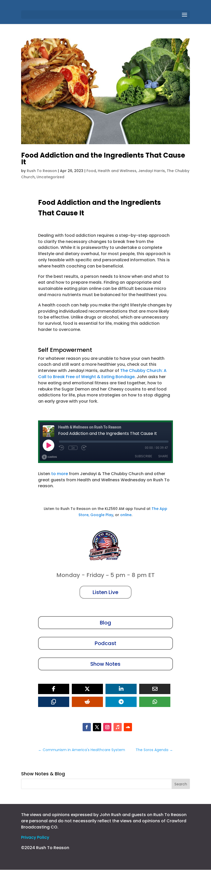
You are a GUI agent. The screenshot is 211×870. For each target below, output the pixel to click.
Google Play (101, 514)
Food (91, 170)
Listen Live (105, 592)
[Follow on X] (97, 727)
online (125, 514)
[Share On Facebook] (53, 689)
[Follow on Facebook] (87, 727)
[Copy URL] (53, 702)
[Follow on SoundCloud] (128, 727)
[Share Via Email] (154, 689)
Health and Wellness (117, 170)
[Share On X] (87, 689)
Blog (105, 622)
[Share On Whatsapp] (154, 702)
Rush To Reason (42, 170)
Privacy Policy (35, 837)
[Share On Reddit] (87, 702)
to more (59, 474)
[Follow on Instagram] (107, 727)
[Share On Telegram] (121, 702)
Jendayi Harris (151, 170)
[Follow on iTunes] (117, 727)
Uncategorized (50, 177)
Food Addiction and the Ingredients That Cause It (103, 159)
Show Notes (105, 664)
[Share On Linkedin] (121, 689)
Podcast (105, 643)
